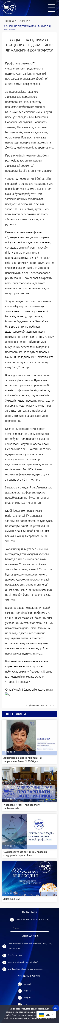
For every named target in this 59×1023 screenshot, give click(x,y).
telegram (27, 998)
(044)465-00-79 (15, 956)
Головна (9, 21)
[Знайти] (45, 928)
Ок (55, 1008)
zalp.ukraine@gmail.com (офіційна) (23, 962)
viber (26, 1005)
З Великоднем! (11, 899)
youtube (27, 991)
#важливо (50, 799)
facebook (27, 984)
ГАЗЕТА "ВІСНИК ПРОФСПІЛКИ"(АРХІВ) (32, 920)
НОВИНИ (22, 21)
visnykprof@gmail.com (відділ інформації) (26, 969)
